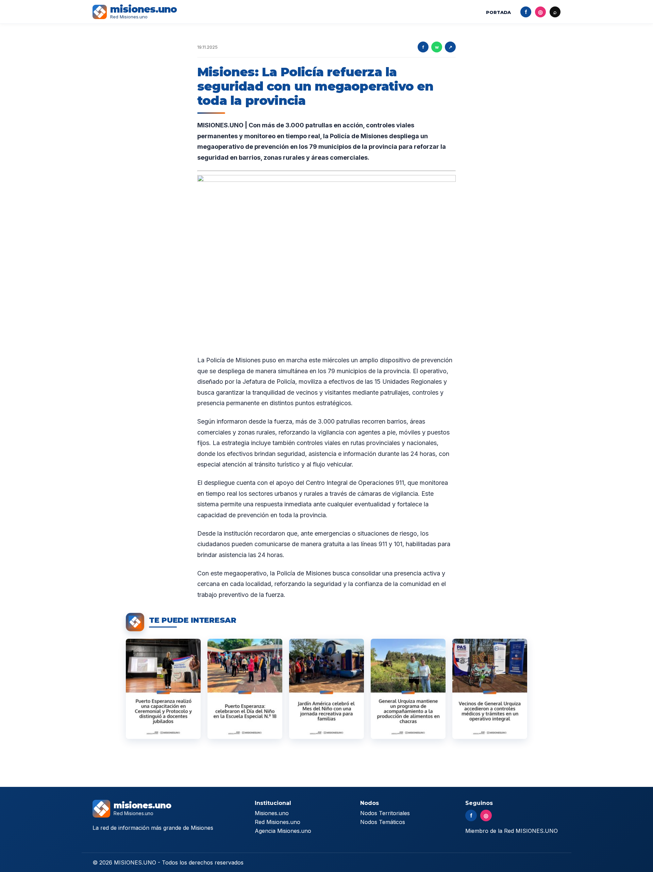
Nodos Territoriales (385, 813)
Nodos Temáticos (382, 822)
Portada (498, 12)
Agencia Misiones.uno (283, 830)
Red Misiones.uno (277, 822)
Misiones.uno (272, 813)
